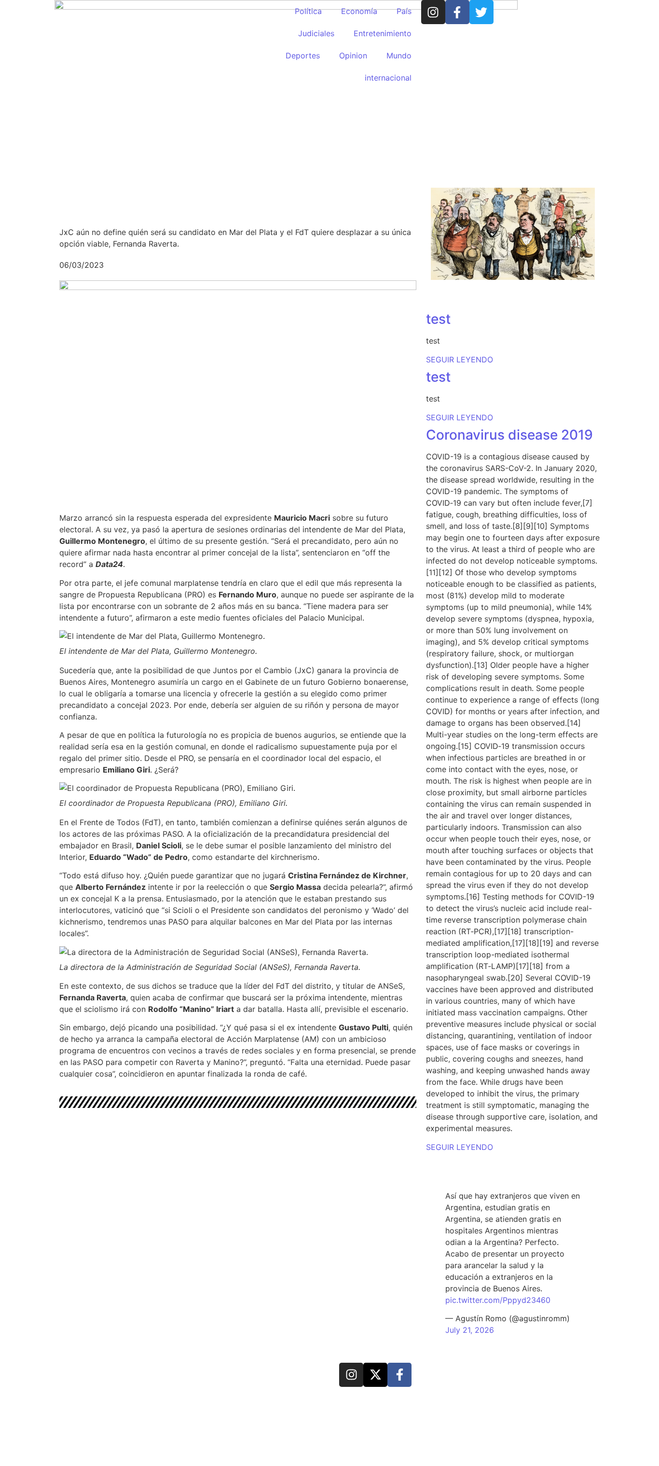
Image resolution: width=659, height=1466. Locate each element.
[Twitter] (481, 12)
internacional (388, 78)
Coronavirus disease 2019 (509, 435)
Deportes (303, 55)
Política (308, 11)
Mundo (399, 55)
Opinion (353, 55)
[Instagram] (433, 12)
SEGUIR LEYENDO (459, 359)
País (404, 11)
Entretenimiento (383, 33)
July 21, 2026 (469, 1330)
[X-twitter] (375, 1375)
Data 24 (95, 1373)
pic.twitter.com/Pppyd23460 (497, 1300)
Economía (359, 11)
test (438, 319)
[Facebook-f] (457, 12)
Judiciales (316, 33)
